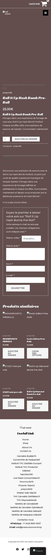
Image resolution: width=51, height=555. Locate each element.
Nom (9, 264)
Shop (25, 443)
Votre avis (13, 245)
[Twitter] (23, 549)
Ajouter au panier (26, 139)
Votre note (13, 237)
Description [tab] (8, 158)
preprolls (15, 85)
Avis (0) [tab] (6, 164)
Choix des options (37, 353)
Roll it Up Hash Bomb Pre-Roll (23, 114)
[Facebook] (17, 549)
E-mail (10, 275)
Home (25, 439)
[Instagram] (28, 549)
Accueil (6, 85)
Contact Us (25, 451)
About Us (27, 447)
